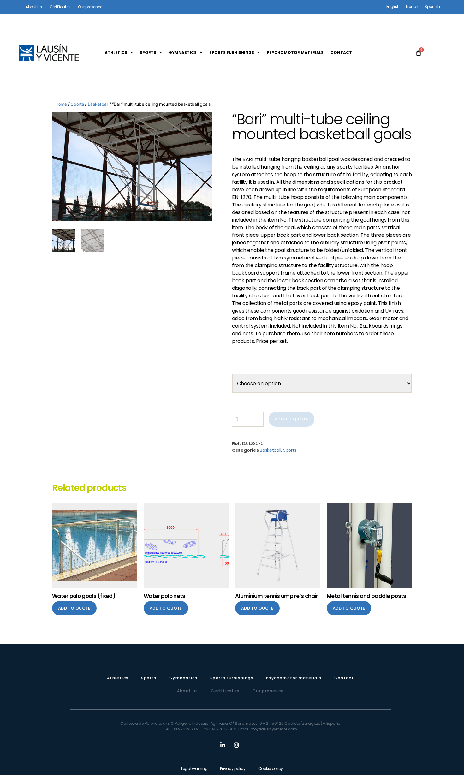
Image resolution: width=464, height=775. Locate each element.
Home (61, 104)
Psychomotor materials (295, 52)
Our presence (268, 691)
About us (187, 691)
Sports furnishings (231, 52)
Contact (341, 52)
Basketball (98, 104)
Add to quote (291, 419)
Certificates (225, 691)
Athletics (116, 52)
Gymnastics (183, 52)
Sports (148, 52)
